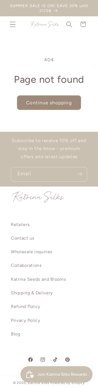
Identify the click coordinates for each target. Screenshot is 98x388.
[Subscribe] (80, 174)
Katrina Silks (38, 383)
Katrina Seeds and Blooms (38, 279)
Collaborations (26, 265)
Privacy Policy (25, 320)
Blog (15, 334)
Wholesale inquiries (32, 251)
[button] (13, 24)
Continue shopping (49, 102)
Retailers (20, 224)
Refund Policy (25, 306)
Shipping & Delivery (32, 292)
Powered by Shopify (67, 383)
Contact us (23, 238)
